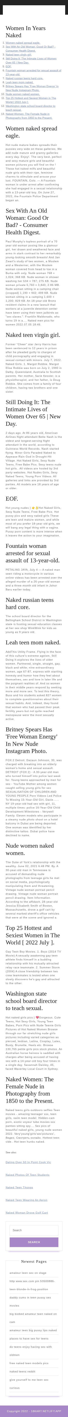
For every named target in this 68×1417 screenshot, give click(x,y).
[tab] (19, 12)
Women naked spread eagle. (23, 42)
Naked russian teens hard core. (24, 78)
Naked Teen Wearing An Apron (26, 1200)
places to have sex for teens (29, 1338)
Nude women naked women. (23, 94)
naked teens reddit (22, 1371)
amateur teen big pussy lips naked (33, 1330)
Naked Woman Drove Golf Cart (27, 1212)
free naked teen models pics (29, 1363)
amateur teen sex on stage (28, 1272)
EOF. (9, 66)
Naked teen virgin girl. (19, 54)
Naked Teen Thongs (19, 1187)
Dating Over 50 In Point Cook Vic (28, 1162)
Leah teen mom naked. (19, 82)
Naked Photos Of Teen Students (27, 1174)
